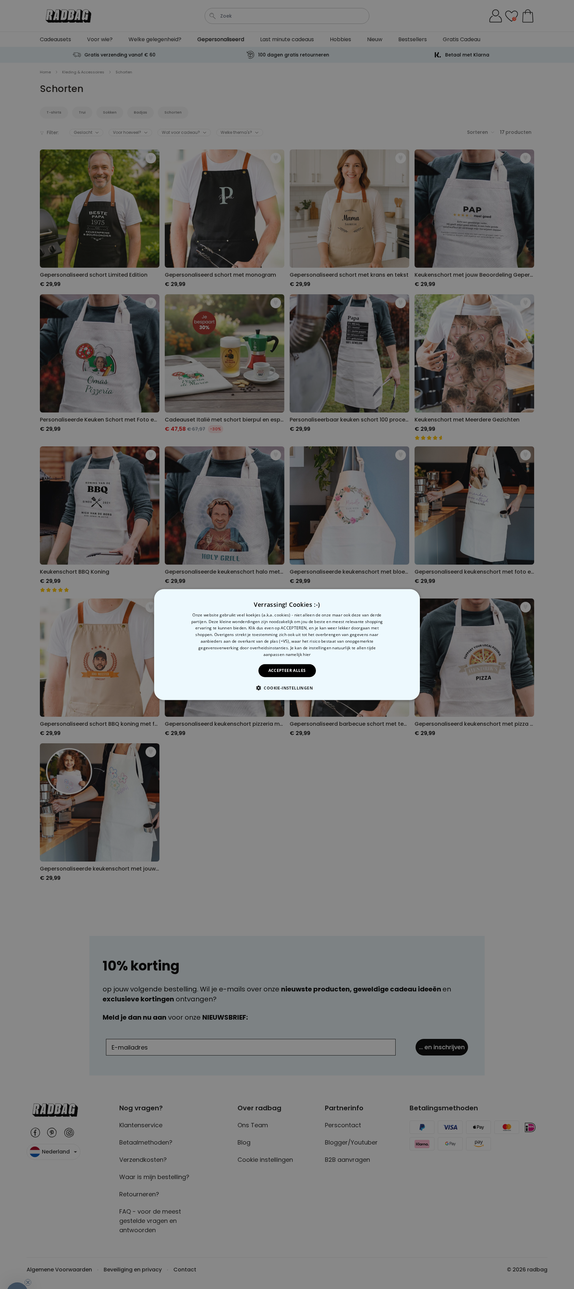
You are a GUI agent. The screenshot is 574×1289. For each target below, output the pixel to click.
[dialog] (287, 644)
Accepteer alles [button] (287, 670)
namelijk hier (298, 654)
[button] (287, 688)
